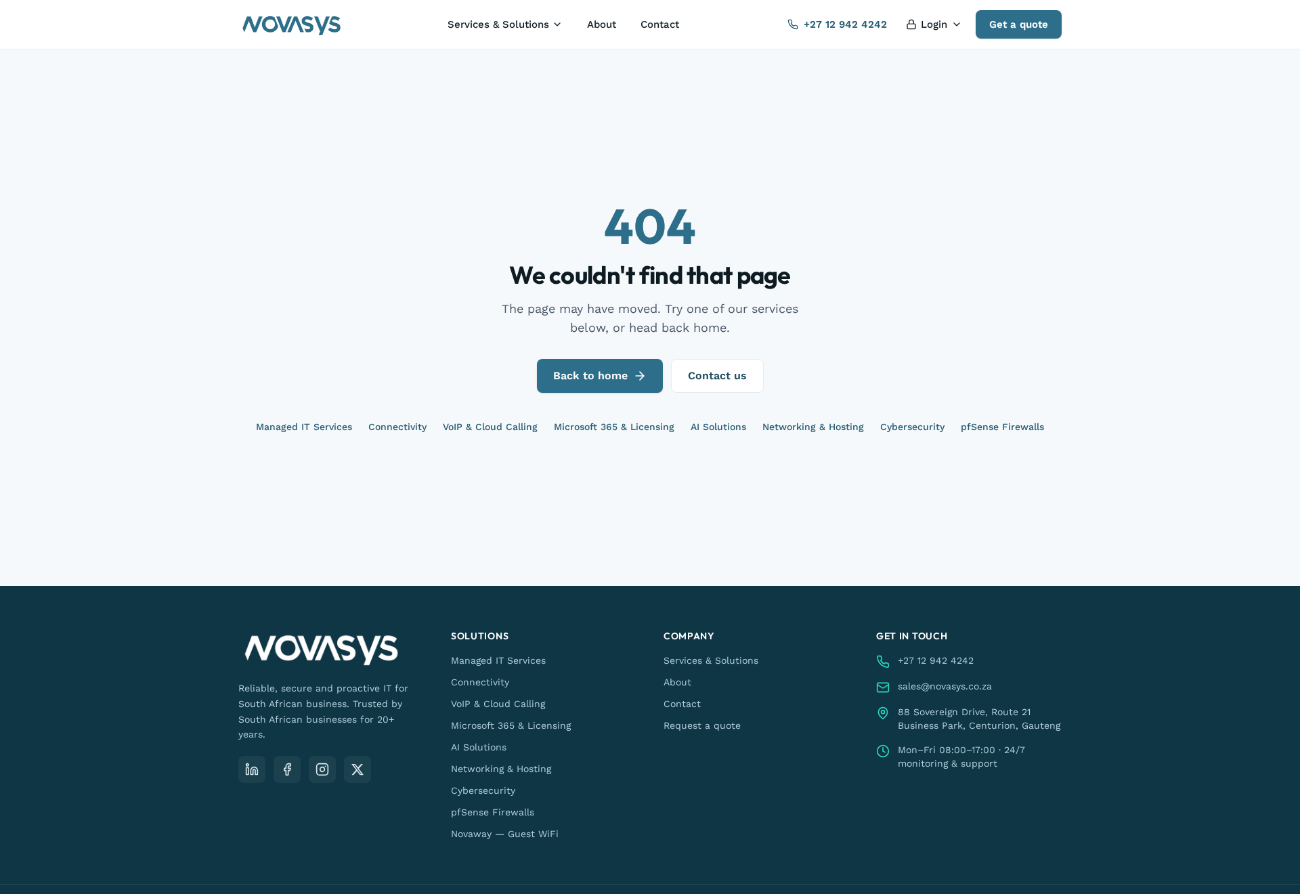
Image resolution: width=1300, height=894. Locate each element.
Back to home (590, 375)
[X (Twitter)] (357, 769)
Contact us (717, 375)
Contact (660, 24)
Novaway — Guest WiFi (505, 833)
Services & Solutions (498, 24)
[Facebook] (287, 769)
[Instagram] (322, 769)
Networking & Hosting (813, 426)
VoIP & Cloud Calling (490, 426)
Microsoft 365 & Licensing (614, 426)
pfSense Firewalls (1002, 426)
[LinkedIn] (251, 769)
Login (934, 24)
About (601, 24)
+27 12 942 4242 (845, 24)
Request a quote (702, 725)
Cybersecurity (912, 426)
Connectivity (397, 426)
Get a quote (1018, 24)
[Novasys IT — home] (291, 24)
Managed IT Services (304, 426)
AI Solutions (718, 426)
